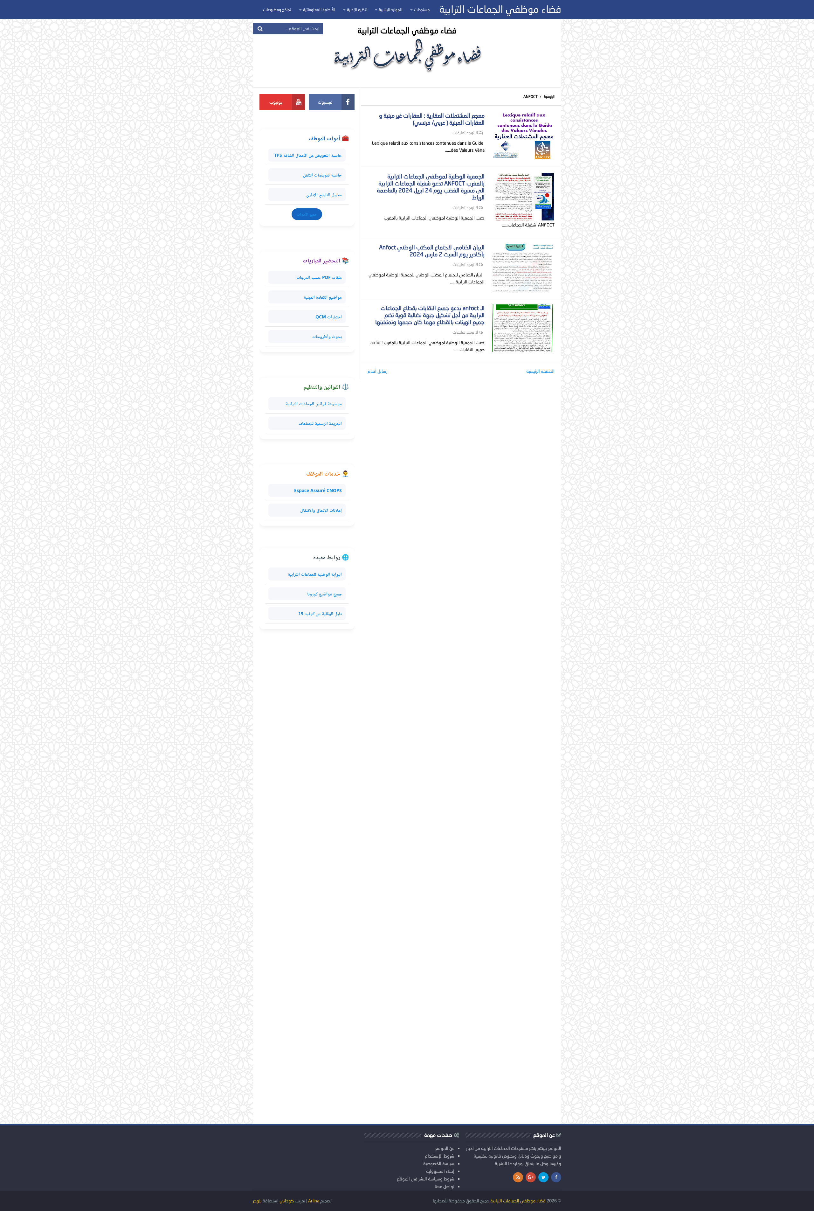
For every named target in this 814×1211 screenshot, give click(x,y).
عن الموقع (444, 1148)
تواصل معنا (444, 1186)
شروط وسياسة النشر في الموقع (425, 1178)
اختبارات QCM (328, 317)
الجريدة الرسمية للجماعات (320, 423)
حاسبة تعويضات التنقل (322, 175)
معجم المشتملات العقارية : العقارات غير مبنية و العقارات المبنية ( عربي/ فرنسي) (432, 119)
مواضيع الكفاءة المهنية (323, 297)
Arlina (313, 1200)
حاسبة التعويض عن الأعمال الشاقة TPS (308, 155)
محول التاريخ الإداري (324, 194)
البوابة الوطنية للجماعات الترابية (315, 574)
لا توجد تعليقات (465, 132)
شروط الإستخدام (439, 1156)
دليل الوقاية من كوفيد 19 (320, 613)
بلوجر (257, 1200)
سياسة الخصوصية (438, 1163)
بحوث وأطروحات (327, 336)
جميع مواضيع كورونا (324, 594)
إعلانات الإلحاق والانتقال (321, 510)
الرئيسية (549, 96)
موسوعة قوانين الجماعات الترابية (314, 403)
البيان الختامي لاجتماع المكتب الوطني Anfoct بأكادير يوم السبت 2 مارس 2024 (432, 251)
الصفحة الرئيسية (540, 371)
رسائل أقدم (378, 371)
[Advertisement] (307, 876)
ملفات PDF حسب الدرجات (319, 277)
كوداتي (286, 1200)
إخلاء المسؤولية (440, 1171)
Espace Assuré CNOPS (318, 490)
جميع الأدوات (307, 214)
